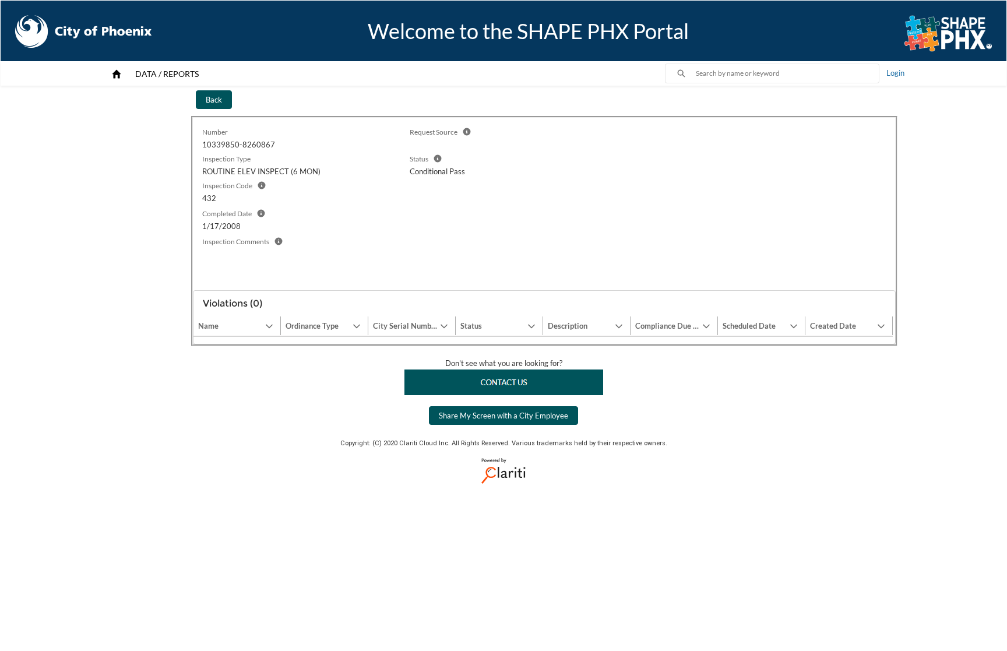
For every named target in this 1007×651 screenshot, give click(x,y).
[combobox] (787, 73)
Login (895, 73)
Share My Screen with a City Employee (503, 415)
